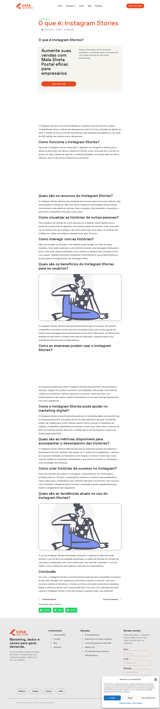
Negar (130, 698)
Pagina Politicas (137, 703)
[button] (156, 679)
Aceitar (112, 698)
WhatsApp (127, 668)
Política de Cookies (125, 703)
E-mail (126, 659)
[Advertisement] (80, 108)
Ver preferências (148, 698)
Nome (126, 649)
